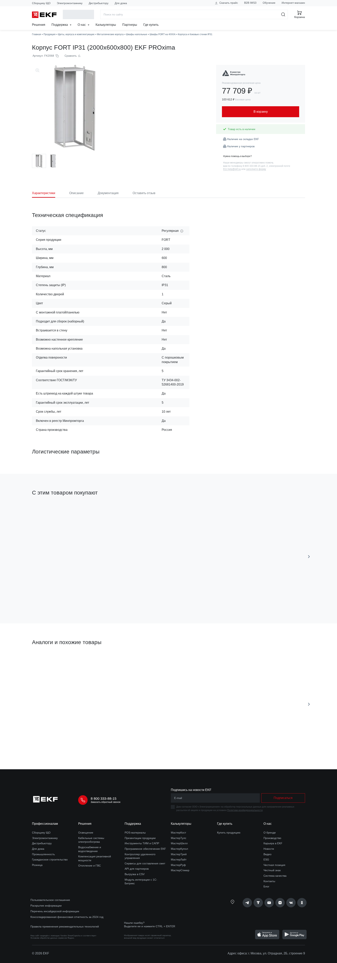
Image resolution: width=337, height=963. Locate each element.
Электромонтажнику (69, 3)
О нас (82, 24)
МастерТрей (179, 854)
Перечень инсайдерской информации (54, 911)
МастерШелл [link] (179, 843)
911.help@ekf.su (232, 169)
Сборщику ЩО (41, 3)
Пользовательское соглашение (50, 899)
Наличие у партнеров (241, 146)
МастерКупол (179, 848)
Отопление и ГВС (89, 865)
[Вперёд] (309, 556)
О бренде (269, 832)
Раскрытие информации (46, 905)
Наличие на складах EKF (243, 139)
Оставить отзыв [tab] (144, 193)
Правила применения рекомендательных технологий (64, 926)
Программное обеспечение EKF (145, 848)
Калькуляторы (106, 24)
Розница (37, 865)
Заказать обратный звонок (105, 802)
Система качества (274, 875)
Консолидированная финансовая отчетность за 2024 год (66, 916)
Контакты (269, 881)
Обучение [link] (269, 2)
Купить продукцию (228, 832)
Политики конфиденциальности (245, 810)
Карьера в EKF (272, 843)
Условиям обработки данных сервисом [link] (48, 938)
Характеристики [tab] (43, 193)
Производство (272, 838)
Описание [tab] (76, 193)
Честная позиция (274, 865)
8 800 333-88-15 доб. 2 (255, 166)
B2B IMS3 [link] (250, 2)
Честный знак (272, 870)
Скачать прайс (228, 2)
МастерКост (178, 832)
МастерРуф (178, 865)
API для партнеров (137, 868)
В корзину (54, 598)
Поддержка (60, 24)
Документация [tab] (108, 193)
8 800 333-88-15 (103, 799)
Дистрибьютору (98, 3)
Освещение (85, 832)
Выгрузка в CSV (135, 874)
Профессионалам (45, 823)
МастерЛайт (178, 859)
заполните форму (256, 169)
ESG (266, 859)
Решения (38, 24)
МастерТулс (178, 838)
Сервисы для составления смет (145, 863)
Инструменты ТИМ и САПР (142, 843)
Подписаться (283, 798)
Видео (267, 854)
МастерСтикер (180, 870)
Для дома (121, 3)
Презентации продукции (140, 838)
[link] (234, 73)
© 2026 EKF (40, 953)
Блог (266, 886)
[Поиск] (283, 14)
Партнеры (129, 24)
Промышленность (43, 854)
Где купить (151, 24)
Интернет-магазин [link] (293, 2)
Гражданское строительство (50, 859)
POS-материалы (135, 832)
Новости (268, 848)
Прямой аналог (46, 661)
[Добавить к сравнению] (89, 598)
